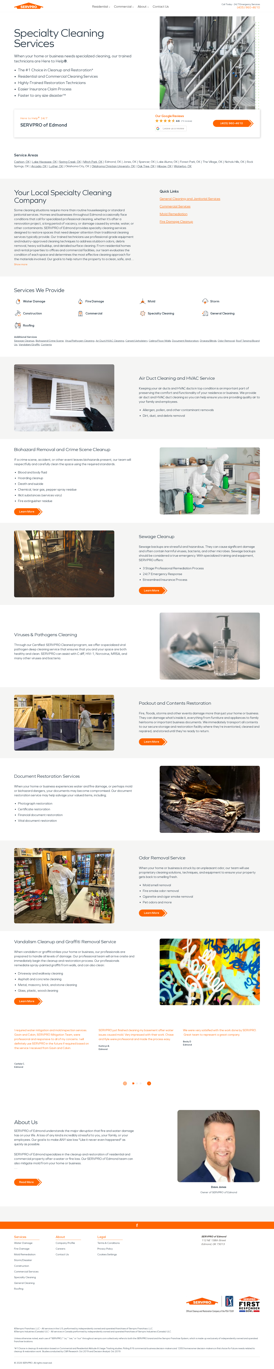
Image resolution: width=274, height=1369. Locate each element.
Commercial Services (175, 206)
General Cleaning (24, 1283)
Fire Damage (21, 1248)
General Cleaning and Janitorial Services (190, 199)
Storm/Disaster (23, 1260)
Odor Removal (226, 340)
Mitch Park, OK (92, 162)
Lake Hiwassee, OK (44, 162)
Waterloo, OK (183, 166)
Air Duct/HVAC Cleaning (110, 340)
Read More (26, 1182)
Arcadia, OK (39, 166)
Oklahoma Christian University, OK (113, 166)
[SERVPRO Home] (28, 6)
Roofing (18, 1288)
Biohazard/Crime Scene (50, 340)
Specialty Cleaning (25, 1277)
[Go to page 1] (133, 1083)
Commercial (122, 6)
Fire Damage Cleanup (176, 221)
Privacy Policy (105, 1248)
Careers (60, 1248)
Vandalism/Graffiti (29, 344)
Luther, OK (56, 166)
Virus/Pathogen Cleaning (79, 340)
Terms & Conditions (108, 1242)
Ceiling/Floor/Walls (160, 340)
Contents (46, 344)
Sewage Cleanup (24, 340)
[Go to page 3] (141, 1083)
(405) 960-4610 (248, 7)
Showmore (20, 264)
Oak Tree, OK (146, 166)
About (142, 6)
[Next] (149, 1083)
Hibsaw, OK (164, 166)
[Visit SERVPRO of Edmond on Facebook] (137, 1225)
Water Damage (23, 1242)
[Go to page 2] (137, 1083)
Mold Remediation (173, 214)
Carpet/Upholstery (136, 340)
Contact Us (161, 6)
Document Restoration (185, 340)
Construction (21, 1265)
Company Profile (65, 1242)
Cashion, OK (22, 162)
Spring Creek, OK (70, 162)
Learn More (26, 511)
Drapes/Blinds (208, 340)
